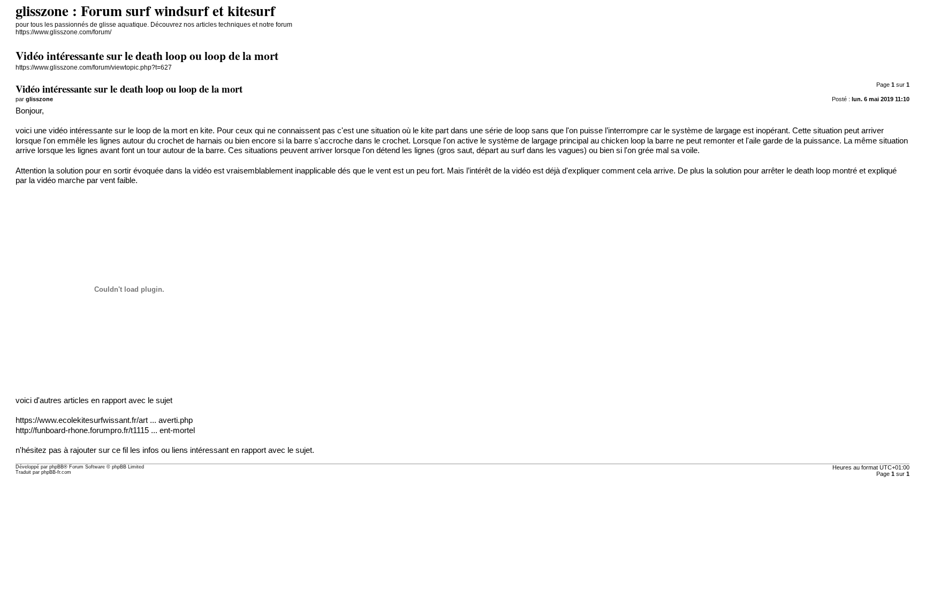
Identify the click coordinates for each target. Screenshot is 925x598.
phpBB (56, 467)
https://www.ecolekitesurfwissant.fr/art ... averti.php (104, 420)
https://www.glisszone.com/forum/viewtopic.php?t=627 (94, 67)
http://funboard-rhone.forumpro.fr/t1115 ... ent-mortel (105, 430)
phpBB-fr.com (56, 472)
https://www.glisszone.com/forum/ (63, 32)
